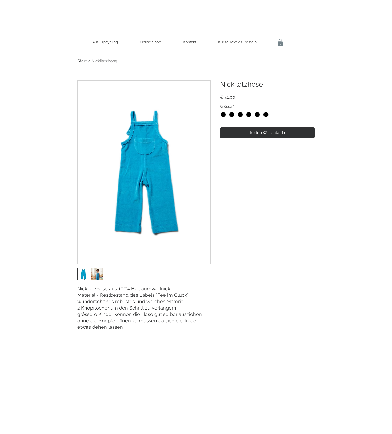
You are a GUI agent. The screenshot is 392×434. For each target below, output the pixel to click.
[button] (280, 42)
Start (82, 60)
